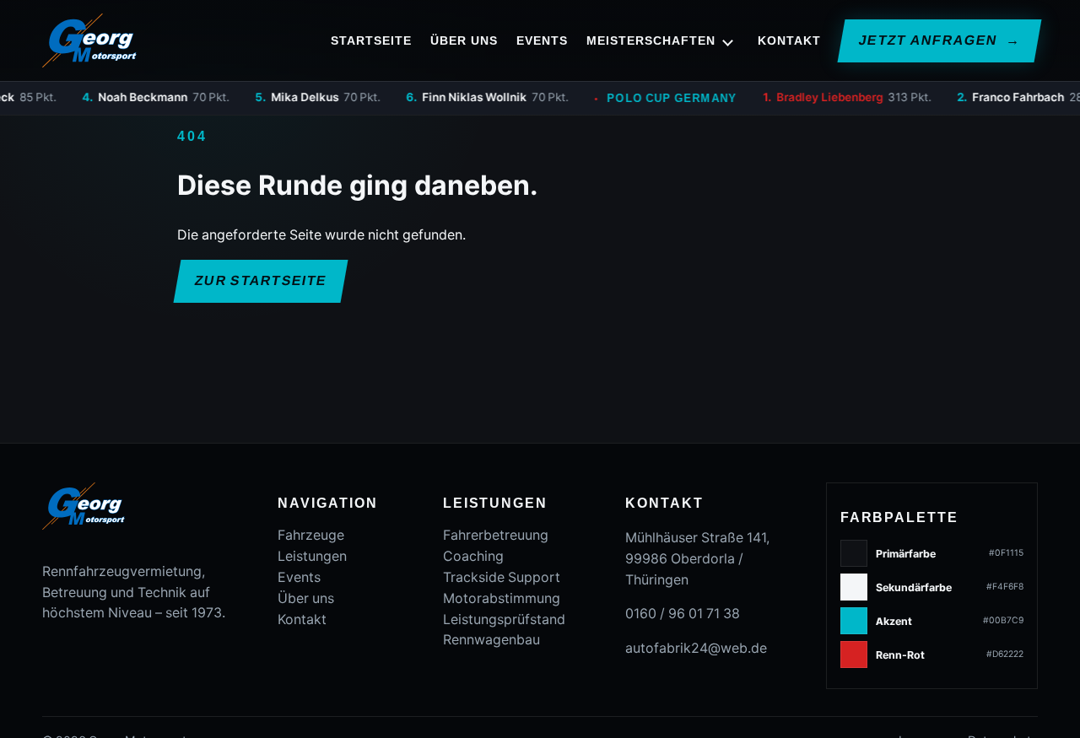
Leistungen (312, 556)
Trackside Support (501, 577)
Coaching (473, 556)
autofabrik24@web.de (696, 648)
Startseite (371, 40)
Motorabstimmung (501, 598)
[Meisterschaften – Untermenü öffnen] (728, 40)
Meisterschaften (651, 40)
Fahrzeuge (311, 535)
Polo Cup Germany (651, 98)
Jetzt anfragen (938, 40)
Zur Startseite (260, 280)
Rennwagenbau (491, 639)
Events (542, 40)
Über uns (463, 40)
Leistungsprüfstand (504, 619)
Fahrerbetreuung (495, 535)
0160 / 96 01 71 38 (682, 613)
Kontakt (789, 40)
